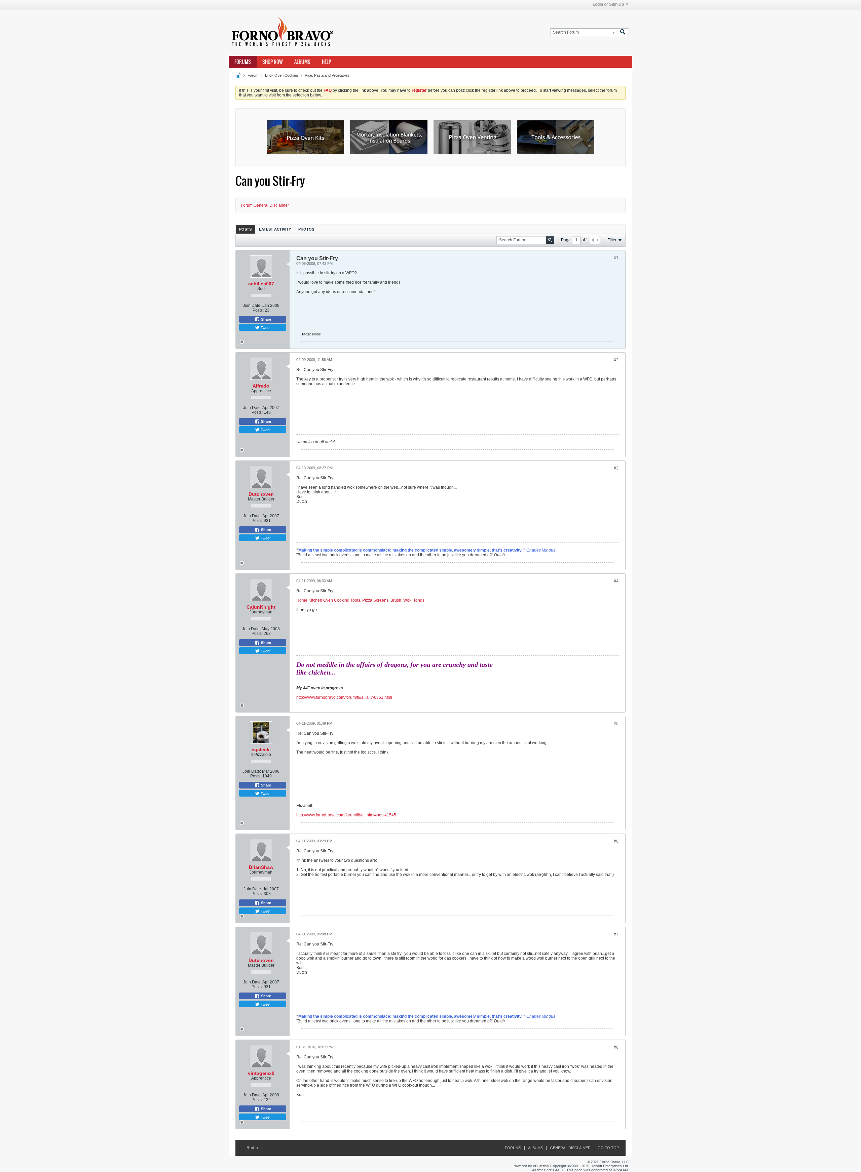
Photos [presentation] (306, 229)
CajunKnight (261, 607)
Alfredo (261, 386)
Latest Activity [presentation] (275, 229)
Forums (242, 62)
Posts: (258, 310)
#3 (616, 468)
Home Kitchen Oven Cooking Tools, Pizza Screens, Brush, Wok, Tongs (360, 600)
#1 (616, 257)
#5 (616, 723)
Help (326, 62)
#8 (616, 1047)
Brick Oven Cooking (281, 75)
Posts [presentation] (245, 229)
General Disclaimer (570, 1148)
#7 (616, 934)
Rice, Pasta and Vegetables (327, 75)
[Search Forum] (623, 32)
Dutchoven (261, 494)
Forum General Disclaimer (265, 205)
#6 (616, 841)
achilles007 (261, 283)
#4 (616, 581)
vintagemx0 (261, 1073)
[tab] (245, 229)
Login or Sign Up (608, 4)
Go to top (608, 1148)
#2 (616, 360)
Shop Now (272, 62)
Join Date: (252, 305)
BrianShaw (261, 867)
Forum (253, 75)
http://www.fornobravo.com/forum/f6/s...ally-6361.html (344, 697)
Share (265, 319)
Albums (302, 62)
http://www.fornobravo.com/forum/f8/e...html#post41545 (346, 815)
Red (251, 1147)
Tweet (265, 327)
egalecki (261, 749)
